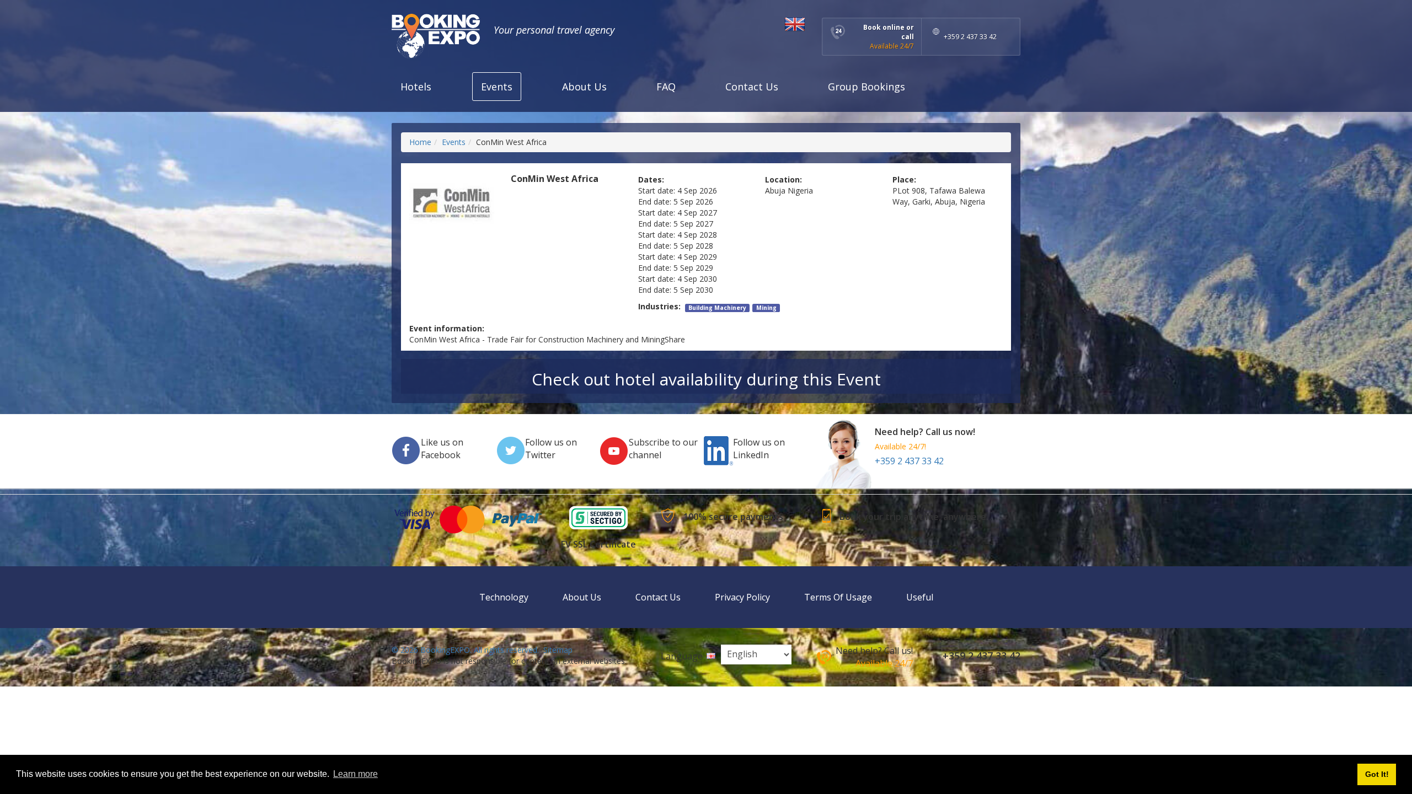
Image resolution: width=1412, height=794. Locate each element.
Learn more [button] (355, 774)
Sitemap (558, 650)
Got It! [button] (1377, 774)
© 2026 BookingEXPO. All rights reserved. (465, 650)
